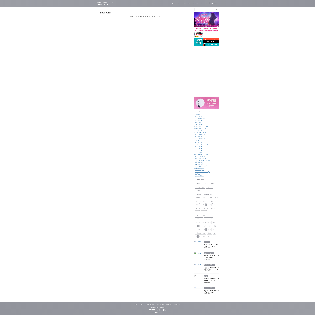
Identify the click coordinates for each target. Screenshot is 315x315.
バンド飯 (206, 208)
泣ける (209, 233)
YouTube (205, 197)
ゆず (211, 197)
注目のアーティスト (176, 3)
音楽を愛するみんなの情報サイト (157, 307)
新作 (204, 229)
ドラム (214, 204)
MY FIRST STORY (200, 187)
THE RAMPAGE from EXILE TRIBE (204, 194)
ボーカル (203, 211)
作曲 (209, 222)
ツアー (203, 204)
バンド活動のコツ (196, 3)
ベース (197, 211)
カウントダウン (212, 201)
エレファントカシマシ (201, 201)
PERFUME (209, 187)
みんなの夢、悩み (186, 3)
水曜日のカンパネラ (200, 233)
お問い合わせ (214, 3)
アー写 (216, 197)
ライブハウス (206, 3)
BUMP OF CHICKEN (210, 183)
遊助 (204, 236)
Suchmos (198, 190)
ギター (197, 204)
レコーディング (208, 219)
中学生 (204, 222)
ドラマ (209, 204)
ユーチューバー (212, 215)
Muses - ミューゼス (104, 5)
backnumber (199, 183)
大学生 (204, 226)
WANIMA (198, 197)
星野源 (209, 229)
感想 (215, 226)
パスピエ (213, 208)
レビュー (198, 222)
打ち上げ (198, 229)
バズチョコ (198, 208)
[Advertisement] (206, 71)
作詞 (214, 222)
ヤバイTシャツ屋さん (201, 215)
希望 (210, 226)
